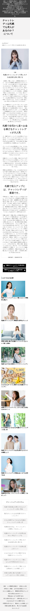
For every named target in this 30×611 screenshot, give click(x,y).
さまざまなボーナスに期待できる (15, 9)
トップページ (5, 43)
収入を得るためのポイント (15, 5)
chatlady (10, 257)
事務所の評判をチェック (21, 4)
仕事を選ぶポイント (21, 8)
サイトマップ (15, 14)
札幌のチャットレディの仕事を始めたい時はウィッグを (13, 270)
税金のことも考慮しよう (21, 11)
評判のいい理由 (8, 2)
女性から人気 (22, 1)
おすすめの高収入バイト (19, 2)
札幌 (15, 72)
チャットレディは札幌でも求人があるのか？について (8, 27)
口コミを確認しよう (7, 4)
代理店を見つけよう (7, 11)
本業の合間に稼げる (9, 12)
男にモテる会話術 (21, 12)
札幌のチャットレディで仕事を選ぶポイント (15, 266)
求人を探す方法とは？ (9, 8)
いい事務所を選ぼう (12, 1)
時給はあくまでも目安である (15, 7)
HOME (4, 1)
